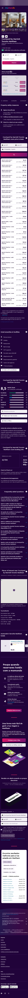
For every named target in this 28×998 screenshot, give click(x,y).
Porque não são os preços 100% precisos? (11, 924)
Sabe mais (4, 315)
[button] (2, 8)
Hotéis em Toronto (7, 879)
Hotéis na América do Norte (17, 929)
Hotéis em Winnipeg (8, 894)
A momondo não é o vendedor (10, 918)
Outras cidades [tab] (7, 861)
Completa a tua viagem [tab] (9, 872)
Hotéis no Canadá (8, 931)
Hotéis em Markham (5, 932)
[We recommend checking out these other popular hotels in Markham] (26, 635)
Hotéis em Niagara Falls (8, 887)
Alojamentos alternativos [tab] (10, 865)
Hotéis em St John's (7, 900)
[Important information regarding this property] (26, 449)
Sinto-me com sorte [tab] (8, 868)
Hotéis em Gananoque (8, 891)
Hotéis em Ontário (17, 931)
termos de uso (20, 838)
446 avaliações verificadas (18, 50)
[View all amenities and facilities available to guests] (26, 332)
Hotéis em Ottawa (7, 898)
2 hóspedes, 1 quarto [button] (8, 59)
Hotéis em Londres (7, 883)
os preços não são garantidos (12, 914)
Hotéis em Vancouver (8, 885)
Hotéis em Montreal (7, 881)
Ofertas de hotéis (6, 929)
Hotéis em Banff (6, 889)
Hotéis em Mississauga (8, 896)
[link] (14, 710)
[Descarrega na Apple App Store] (14, 987)
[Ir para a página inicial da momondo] (10, 8)
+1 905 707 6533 (6, 48)
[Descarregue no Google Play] (5, 987)
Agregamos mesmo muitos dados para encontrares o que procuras (12, 921)
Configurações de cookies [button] (7, 321)
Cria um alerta (10, 702)
